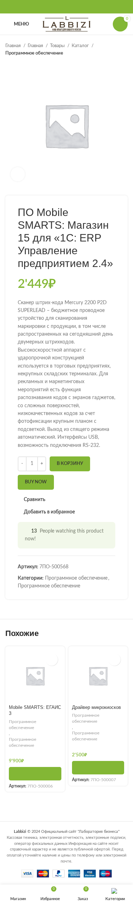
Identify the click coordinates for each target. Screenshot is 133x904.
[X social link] (57, 6)
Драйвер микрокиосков (96, 707)
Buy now (36, 482)
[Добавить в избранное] (51, 659)
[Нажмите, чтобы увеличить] (18, 174)
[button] (35, 773)
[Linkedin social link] (76, 6)
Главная (13, 45)
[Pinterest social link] (66, 6)
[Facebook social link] (48, 6)
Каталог (81, 45)
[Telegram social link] (85, 6)
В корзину (70, 463)
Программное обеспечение (34, 53)
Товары (58, 45)
